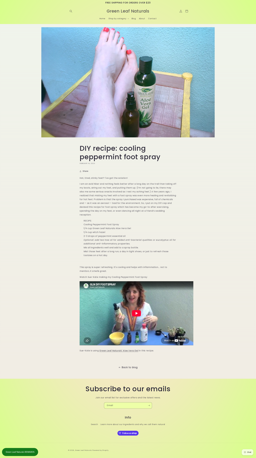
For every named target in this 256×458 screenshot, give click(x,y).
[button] (71, 11)
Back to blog (130, 367)
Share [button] (85, 171)
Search (94, 424)
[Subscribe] (149, 405)
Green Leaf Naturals (83, 450)
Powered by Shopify (100, 450)
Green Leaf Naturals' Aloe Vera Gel (118, 350)
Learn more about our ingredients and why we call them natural (133, 424)
